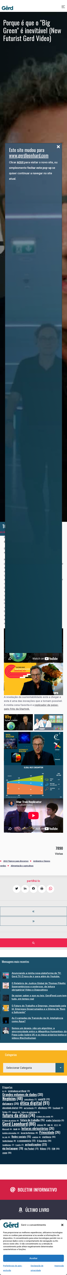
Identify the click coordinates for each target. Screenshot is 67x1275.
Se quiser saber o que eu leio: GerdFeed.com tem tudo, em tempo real (39, 997)
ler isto (6, 1137)
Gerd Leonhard (19, 1123)
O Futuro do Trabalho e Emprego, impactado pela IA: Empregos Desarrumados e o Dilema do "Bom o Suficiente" (39, 1009)
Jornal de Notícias (29, 1132)
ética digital (34, 1102)
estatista (36, 1137)
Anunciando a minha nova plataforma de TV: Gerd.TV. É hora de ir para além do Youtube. (36, 975)
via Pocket (31, 1148)
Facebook (58, 1108)
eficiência (44, 1107)
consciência (30, 1099)
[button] (62, 1224)
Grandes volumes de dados (22, 1094)
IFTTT (57, 1125)
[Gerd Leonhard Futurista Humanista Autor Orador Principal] (7, 8)
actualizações (36, 1144)
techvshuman (9, 1140)
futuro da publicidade (31, 1112)
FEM (56, 1148)
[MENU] (63, 8)
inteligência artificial (19, 1091)
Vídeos (45, 1148)
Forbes (6, 1112)
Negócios (12, 1098)
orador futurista (55, 1120)
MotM (16, 1129)
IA (4, 1091)
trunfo (19, 1144)
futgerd (16, 1112)
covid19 (44, 1099)
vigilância (48, 1136)
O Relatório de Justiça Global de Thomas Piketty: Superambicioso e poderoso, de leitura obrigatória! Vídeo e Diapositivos (39, 986)
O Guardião (44, 1140)
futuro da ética (18, 1115)
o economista (26, 1140)
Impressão (59, 1266)
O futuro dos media (44, 1116)
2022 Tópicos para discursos (16, 861)
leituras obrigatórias (38, 1128)
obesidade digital (12, 1107)
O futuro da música (10, 1120)
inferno (41, 1125)
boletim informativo (10, 1133)
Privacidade (49, 1132)
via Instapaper (12, 1148)
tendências (8, 1144)
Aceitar (33, 1258)
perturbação (30, 1108)
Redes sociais (21, 1136)
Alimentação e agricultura (22, 866)
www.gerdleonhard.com (28, 155)
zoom (6, 1152)
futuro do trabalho (32, 1120)
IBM (50, 1125)
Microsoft (7, 1129)
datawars (10, 1103)
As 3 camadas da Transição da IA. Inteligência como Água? (37, 1020)
